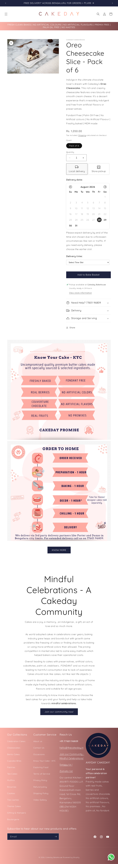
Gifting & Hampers (16, 812)
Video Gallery (40, 800)
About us (37, 741)
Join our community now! (59, 711)
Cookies (11, 793)
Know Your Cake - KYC (44, 761)
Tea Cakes (12, 774)
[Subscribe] (56, 836)
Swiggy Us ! (66, 764)
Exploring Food (40, 767)
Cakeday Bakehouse (53, 857)
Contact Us (38, 747)
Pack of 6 (74, 145)
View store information (80, 292)
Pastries (11, 767)
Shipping (82, 135)
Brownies (11, 787)
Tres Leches (13, 800)
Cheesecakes (13, 747)
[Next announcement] (112, 3)
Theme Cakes (14, 806)
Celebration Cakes (16, 741)
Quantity (70, 152)
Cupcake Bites (14, 761)
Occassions (39, 754)
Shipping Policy (40, 793)
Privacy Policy (40, 780)
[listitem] (76, 169)
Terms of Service (41, 774)
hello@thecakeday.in (71, 747)
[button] (6, 14)
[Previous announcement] (5, 3)
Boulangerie (13, 819)
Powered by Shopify (71, 857)
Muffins (11, 780)
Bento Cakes (13, 754)
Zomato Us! (66, 771)
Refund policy (40, 787)
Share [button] (72, 327)
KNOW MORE (59, 550)
